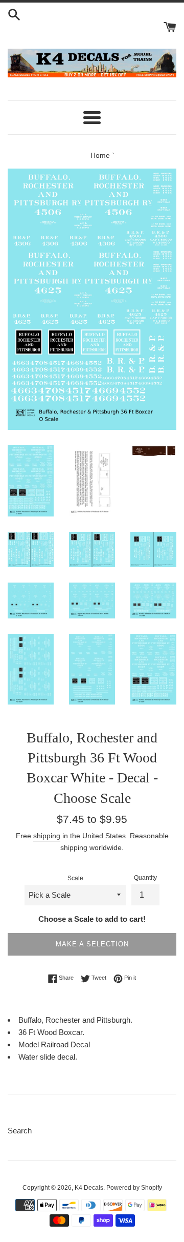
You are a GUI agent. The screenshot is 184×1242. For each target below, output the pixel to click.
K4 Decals (89, 1187)
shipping (46, 836)
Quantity (145, 877)
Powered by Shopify (134, 1187)
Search (20, 1130)
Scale (75, 878)
